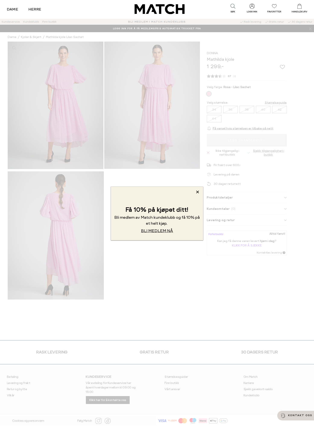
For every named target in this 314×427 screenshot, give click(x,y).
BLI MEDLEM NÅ (157, 230)
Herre (34, 9)
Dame (12, 9)
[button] (233, 9)
